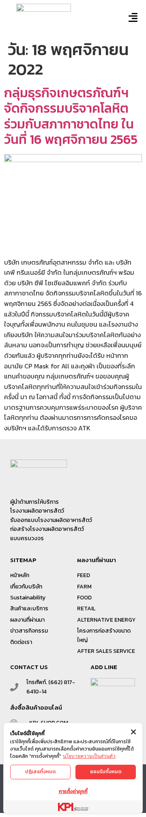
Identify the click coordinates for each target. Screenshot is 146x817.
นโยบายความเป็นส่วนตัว (89, 756)
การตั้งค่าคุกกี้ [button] (73, 791)
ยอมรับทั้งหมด (105, 771)
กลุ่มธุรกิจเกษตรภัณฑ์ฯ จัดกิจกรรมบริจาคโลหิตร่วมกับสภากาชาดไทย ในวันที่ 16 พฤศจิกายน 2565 (70, 116)
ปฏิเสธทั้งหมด (40, 771)
